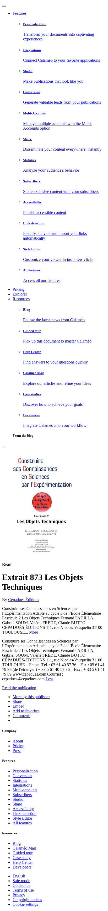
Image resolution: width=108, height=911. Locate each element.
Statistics (20, 780)
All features (22, 823)
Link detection (24, 813)
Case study (22, 857)
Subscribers (22, 794)
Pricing (18, 289)
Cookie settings (25, 904)
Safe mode (21, 880)
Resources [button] (21, 299)
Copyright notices (27, 899)
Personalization (25, 771)
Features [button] (19, 13)
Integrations (22, 785)
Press (17, 750)
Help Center (23, 862)
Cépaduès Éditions (23, 599)
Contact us (21, 885)
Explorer (20, 294)
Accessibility (23, 809)
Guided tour (23, 853)
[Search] (4, 447)
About (18, 741)
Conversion (22, 775)
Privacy (19, 895)
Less (49, 679)
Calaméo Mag (24, 848)
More (33, 632)
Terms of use (23, 890)
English (19, 876)
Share (17, 804)
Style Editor (22, 818)
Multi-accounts (25, 790)
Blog (17, 843)
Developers (22, 867)
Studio (18, 799)
